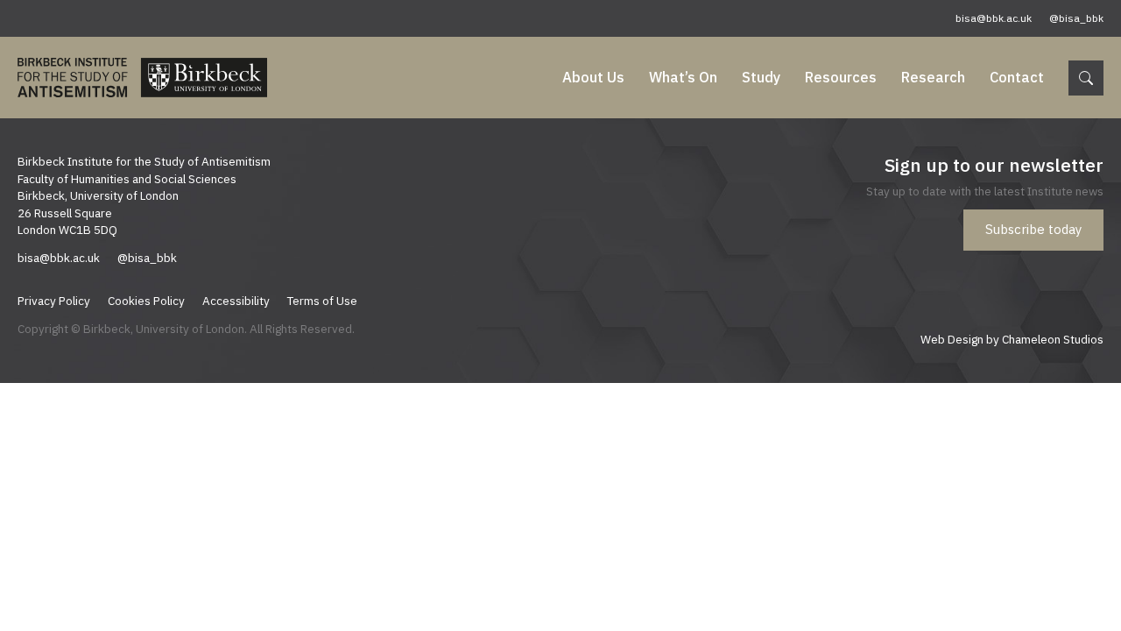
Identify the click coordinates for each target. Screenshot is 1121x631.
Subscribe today (1033, 229)
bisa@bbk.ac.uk (993, 18)
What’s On (683, 77)
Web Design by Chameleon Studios (1011, 339)
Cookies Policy (146, 300)
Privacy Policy (54, 300)
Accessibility (236, 300)
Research (933, 77)
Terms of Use (322, 300)
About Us (593, 77)
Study (761, 77)
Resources (841, 77)
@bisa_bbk (1076, 18)
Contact (1017, 77)
